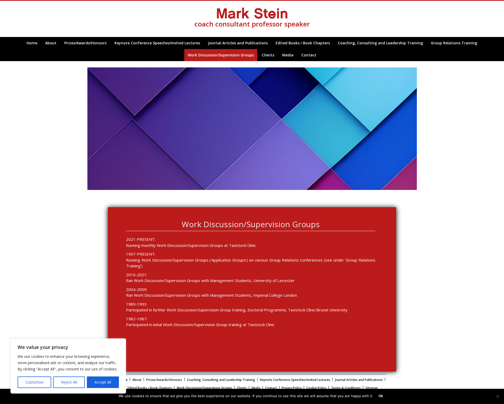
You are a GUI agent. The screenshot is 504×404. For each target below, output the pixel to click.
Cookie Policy (316, 388)
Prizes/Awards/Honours (85, 42)
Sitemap (371, 388)
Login (4, 63)
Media (287, 54)
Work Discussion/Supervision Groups (221, 54)
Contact (308, 54)
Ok (381, 396)
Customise (34, 382)
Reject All (69, 382)
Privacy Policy (292, 388)
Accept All (102, 382)
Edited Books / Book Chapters (303, 42)
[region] (68, 366)
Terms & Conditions (346, 388)
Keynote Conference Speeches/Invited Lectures (157, 42)
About (50, 42)
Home (32, 42)
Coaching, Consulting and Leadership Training (380, 42)
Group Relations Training (454, 42)
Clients (268, 54)
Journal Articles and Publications (238, 42)
